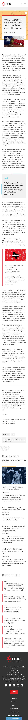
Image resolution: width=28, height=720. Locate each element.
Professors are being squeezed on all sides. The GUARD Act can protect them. (13, 528)
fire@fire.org (9, 674)
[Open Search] (22, 4)
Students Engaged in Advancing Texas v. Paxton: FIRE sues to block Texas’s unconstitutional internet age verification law (14, 440)
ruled (16, 314)
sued (6, 220)
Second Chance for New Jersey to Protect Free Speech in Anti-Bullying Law (14, 631)
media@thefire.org (11, 423)
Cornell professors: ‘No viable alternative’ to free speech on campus (13, 609)
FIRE (7, 32)
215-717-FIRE (18, 674)
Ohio (23, 357)
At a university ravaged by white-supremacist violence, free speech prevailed (15, 598)
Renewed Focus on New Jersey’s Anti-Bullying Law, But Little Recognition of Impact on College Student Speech (14, 642)
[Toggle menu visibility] (25, 3)
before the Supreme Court (14, 361)
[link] (6, 3)
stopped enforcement (19, 60)
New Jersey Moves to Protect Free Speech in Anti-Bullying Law (14, 620)
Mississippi (18, 357)
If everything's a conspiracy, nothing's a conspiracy (12, 488)
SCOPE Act (20, 83)
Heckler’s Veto (6, 434)
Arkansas (12, 357)
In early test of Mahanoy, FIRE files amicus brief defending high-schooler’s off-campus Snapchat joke (14, 586)
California (6, 357)
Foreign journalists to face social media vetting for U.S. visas (12, 551)
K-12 (13, 434)
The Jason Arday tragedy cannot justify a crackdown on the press (13, 509)
